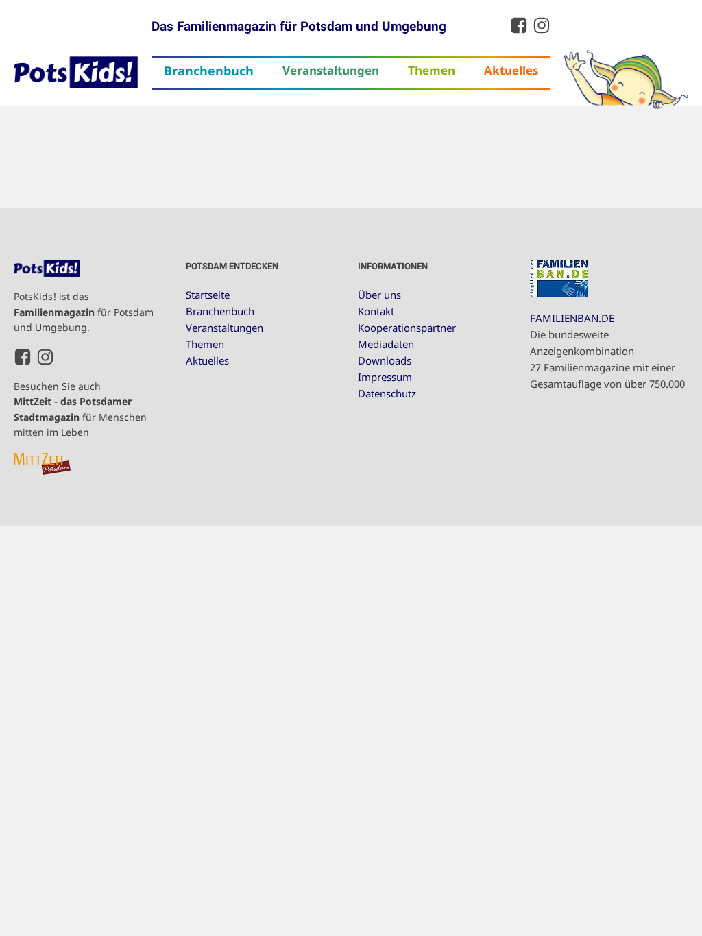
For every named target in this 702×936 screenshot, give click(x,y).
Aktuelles (511, 70)
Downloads (384, 360)
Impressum (385, 377)
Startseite (208, 294)
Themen (431, 70)
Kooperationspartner (407, 327)
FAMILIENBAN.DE (572, 318)
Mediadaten (386, 344)
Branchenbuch (209, 70)
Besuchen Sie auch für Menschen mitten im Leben (80, 409)
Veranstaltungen (330, 70)
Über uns (379, 294)
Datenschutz (387, 393)
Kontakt (376, 311)
